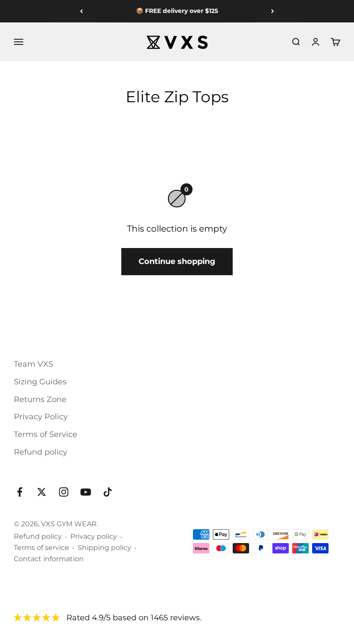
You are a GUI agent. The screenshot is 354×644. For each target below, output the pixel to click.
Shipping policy (104, 547)
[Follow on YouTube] (86, 492)
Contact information (49, 559)
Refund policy (40, 452)
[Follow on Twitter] (41, 492)
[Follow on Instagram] (64, 492)
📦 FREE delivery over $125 (177, 11)
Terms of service (41, 547)
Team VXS (33, 364)
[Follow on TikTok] (108, 492)
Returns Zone (40, 399)
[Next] (272, 11)
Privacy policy (93, 536)
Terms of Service (45, 434)
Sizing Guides (40, 381)
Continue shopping (177, 261)
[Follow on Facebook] (19, 492)
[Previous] (81, 11)
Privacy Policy (41, 416)
